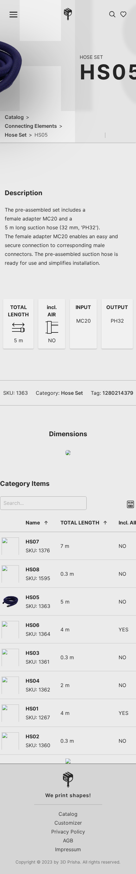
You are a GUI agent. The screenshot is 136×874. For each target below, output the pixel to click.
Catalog (14, 117)
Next (66, 71)
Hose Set (16, 135)
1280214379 (117, 393)
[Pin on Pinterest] (130, 135)
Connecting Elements (31, 126)
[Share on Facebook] (112, 135)
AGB (68, 840)
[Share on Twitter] (121, 135)
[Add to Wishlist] (99, 135)
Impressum (68, 849)
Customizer (68, 823)
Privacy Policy (68, 831)
